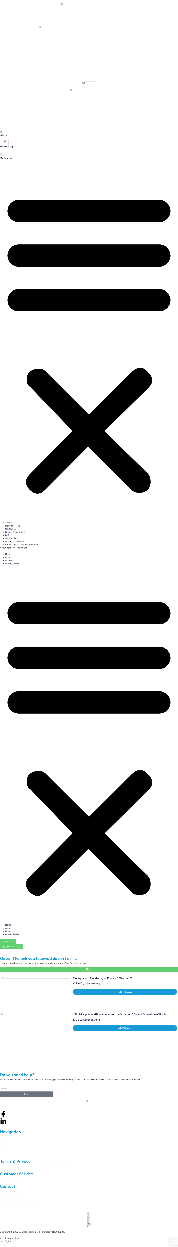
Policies (4, 1166)
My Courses (6, 158)
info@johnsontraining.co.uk (20, 1197)
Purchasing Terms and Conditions (21, 544)
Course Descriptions (15, 532)
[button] (89, 342)
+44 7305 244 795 (9, 1194)
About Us (9, 522)
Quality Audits (12, 563)
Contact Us (10, 529)
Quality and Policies (15, 541)
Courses (9, 560)
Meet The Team (12, 525)
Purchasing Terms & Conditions (57, 1166)
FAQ (7, 535)
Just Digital (5, 1241)
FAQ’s (2, 1178)
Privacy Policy (34, 1166)
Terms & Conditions (17, 1166)
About (8, 557)
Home (8, 554)
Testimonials (11, 538)
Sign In (3, 135)
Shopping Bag (6, 146)
